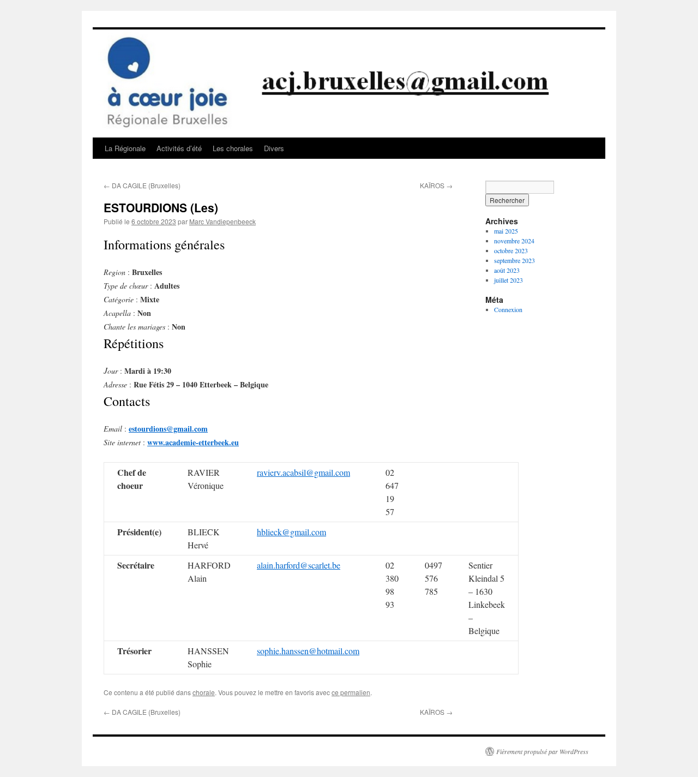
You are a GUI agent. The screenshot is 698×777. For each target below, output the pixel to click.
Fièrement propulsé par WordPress (542, 751)
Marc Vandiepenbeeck (222, 221)
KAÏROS (436, 185)
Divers (274, 148)
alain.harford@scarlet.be (298, 565)
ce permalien (351, 692)
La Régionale (125, 148)
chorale (203, 692)
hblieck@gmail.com (291, 531)
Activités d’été (179, 148)
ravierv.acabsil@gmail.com (303, 472)
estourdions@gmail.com (168, 428)
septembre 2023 (514, 260)
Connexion (508, 309)
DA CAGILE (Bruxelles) (142, 185)
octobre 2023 (511, 250)
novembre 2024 (514, 240)
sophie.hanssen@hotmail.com (308, 650)
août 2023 (507, 270)
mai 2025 (506, 230)
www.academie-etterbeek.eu (193, 442)
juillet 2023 (508, 280)
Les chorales (233, 148)
